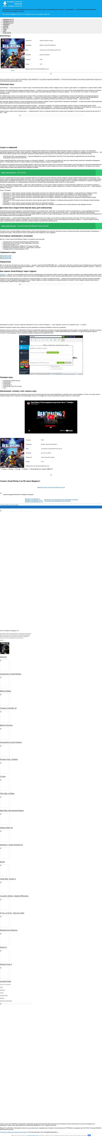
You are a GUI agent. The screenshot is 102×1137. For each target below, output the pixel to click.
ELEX (2, 862)
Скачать (13, 70)
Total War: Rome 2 (8, 879)
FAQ (4, 31)
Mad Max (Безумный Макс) (12, 811)
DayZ (5, 387)
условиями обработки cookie (32, 1135)
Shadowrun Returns (8, 930)
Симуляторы (4, 995)
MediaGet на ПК (8, 19)
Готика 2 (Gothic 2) (8, 708)
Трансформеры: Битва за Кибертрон (11, 506)
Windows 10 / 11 (8, 21)
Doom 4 (3, 947)
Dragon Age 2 (6, 964)
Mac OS (5, 28)
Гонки (1, 992)
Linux (5, 29)
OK (89, 1135)
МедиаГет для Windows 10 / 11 (34, 501)
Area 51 (3, 657)
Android (5, 26)
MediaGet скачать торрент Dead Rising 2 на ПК (51, 487)
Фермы (2, 998)
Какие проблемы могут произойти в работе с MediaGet (14, 636)
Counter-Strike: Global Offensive (14, 896)
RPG (1, 987)
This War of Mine (7, 793)
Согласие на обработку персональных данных (13, 1132)
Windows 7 (6, 24)
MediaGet (2, 274)
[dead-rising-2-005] (5, 258)
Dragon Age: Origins (9, 759)
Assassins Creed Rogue (10, 674)
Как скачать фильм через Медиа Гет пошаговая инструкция (15, 633)
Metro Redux (5, 691)
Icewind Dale (5, 981)
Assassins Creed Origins (11, 742)
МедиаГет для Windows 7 (32, 499)
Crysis (3, 776)
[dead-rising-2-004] (5, 257)
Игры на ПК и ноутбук (12, 505)
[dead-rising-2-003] (5, 255)
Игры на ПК (7, 33)
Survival (2, 505)
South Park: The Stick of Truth (9, 507)
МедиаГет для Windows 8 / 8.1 (34, 500)
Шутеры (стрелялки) (6, 1001)
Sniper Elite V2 (6, 828)
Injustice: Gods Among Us (11, 845)
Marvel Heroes (6, 725)
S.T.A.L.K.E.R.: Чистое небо (12, 913)
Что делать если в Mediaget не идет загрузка (57, 501)
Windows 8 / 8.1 (8, 23)
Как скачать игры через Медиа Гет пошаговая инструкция (61, 499)
